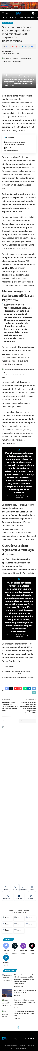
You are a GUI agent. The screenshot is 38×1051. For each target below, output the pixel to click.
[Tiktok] (32, 948)
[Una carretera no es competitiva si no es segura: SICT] (7, 993)
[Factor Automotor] (19, 13)
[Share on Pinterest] (16, 46)
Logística (17, 1018)
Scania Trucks (7, 23)
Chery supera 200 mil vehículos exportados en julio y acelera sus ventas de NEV (24, 1002)
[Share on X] (10, 46)
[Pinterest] (31, 1038)
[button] (3, 13)
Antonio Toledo (7, 51)
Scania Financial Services (22, 161)
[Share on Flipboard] (13, 46)
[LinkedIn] (6, 960)
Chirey (16, 1007)
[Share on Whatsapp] (19, 46)
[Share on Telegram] (25, 46)
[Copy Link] (28, 46)
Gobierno (17, 995)
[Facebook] (6, 948)
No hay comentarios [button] (28, 721)
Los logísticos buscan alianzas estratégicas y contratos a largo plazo (24, 1013)
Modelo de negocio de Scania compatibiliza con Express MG (14, 143)
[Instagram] (23, 948)
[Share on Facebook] (6, 46)
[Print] (32, 46)
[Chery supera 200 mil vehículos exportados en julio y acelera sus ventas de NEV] (7, 1003)
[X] (15, 948)
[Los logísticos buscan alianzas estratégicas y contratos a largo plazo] (7, 1014)
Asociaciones (18, 986)
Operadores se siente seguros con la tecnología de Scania (17, 149)
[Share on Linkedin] (22, 46)
